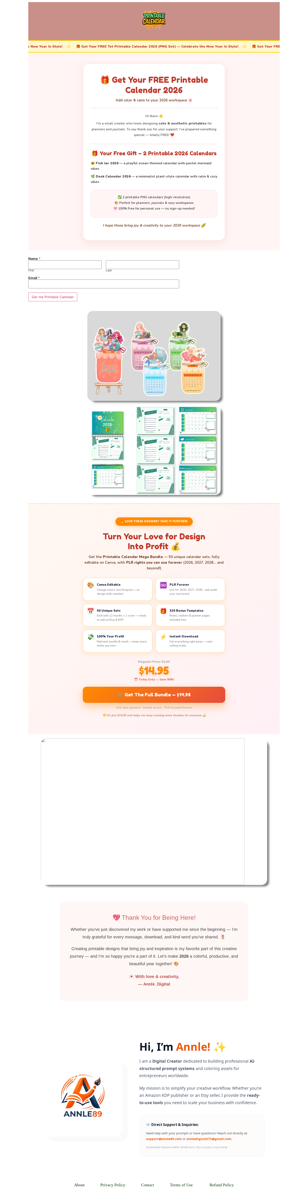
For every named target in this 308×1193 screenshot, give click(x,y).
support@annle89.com (164, 1139)
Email (34, 278)
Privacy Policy (112, 1185)
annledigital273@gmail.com (208, 1139)
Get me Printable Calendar (53, 297)
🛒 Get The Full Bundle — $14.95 (154, 694)
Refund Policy (222, 1185)
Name (34, 258)
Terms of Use (181, 1185)
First (31, 270)
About (79, 1185)
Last (109, 270)
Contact (147, 1185)
